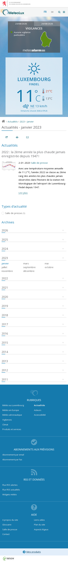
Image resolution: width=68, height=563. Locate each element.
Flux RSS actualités (11, 489)
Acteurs (37, 410)
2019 (5, 306)
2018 (5, 315)
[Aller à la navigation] (64, 12)
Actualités (13, 121)
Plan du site (39, 524)
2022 (5, 278)
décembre (28, 270)
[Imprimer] (17, 137)
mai (47, 263)
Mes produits (33, 551)
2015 (5, 342)
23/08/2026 (21, 23)
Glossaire (6, 524)
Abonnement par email (13, 454)
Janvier (30, 121)
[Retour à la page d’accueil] (12, 13)
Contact (5, 534)
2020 (5, 297)
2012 (5, 370)
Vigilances (7, 419)
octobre (49, 267)
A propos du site (10, 519)
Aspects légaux (41, 529)
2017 (5, 324)
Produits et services (11, 429)
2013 (5, 361)
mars (26, 263)
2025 (5, 239)
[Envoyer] (27, 137)
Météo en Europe (10, 410)
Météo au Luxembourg (13, 405)
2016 (5, 333)
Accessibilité (40, 414)
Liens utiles (39, 519)
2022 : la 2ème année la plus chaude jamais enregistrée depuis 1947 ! (33, 154)
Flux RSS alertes (10, 485)
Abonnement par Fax (12, 459)
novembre (7, 270)
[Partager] (7, 137)
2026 (5, 230)
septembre (29, 267)
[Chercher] (59, 12)
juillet (4, 267)
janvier (5, 263)
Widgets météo (9, 494)
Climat (5, 424)
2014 (5, 352)
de (52, 12)
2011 (5, 379)
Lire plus (23, 192)
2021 (5, 287)
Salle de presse (39, 162)
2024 (5, 249)
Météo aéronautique (12, 414)
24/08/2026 (47, 23)
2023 (22, 121)
